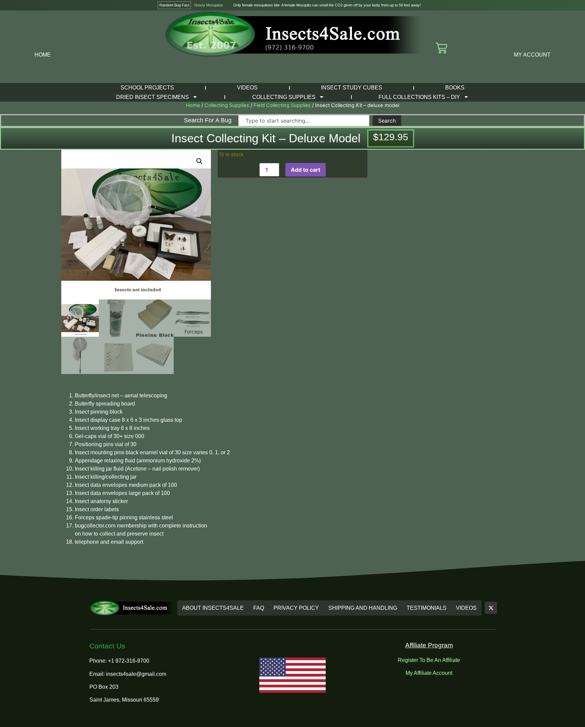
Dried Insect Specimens (152, 97)
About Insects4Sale (213, 608)
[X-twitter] (491, 608)
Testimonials (427, 608)
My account (532, 55)
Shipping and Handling (362, 608)
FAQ (258, 608)
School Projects (147, 87)
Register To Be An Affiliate (429, 660)
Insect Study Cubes (351, 87)
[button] (199, 161)
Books (454, 87)
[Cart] (441, 48)
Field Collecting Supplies (282, 105)
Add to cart (305, 169)
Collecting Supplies (284, 97)
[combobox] (303, 120)
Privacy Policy (296, 608)
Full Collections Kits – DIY (419, 97)
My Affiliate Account (429, 673)
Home (43, 55)
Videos (247, 87)
